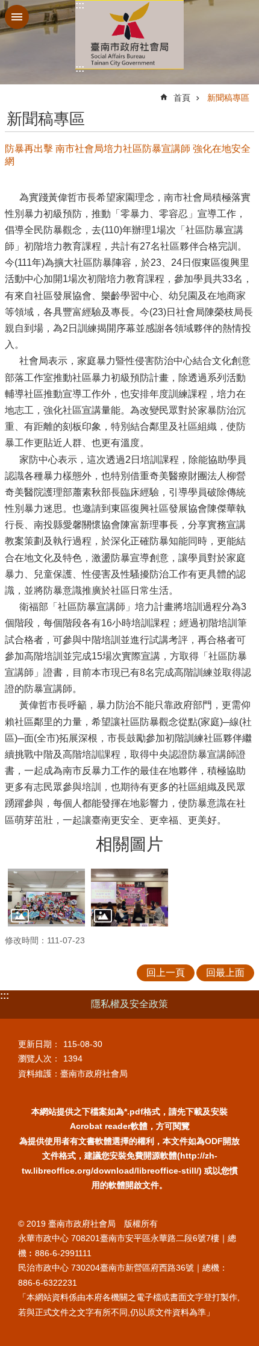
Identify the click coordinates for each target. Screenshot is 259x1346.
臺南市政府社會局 (129, 34)
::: (79, 5)
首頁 (181, 97)
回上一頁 (165, 972)
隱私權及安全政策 (129, 1004)
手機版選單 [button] (17, 17)
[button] (46, 897)
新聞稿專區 (228, 97)
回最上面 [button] (225, 972)
